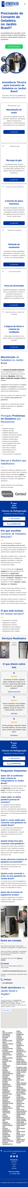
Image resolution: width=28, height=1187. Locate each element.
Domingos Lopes (21, 1067)
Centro (4, 1039)
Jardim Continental (19, 1096)
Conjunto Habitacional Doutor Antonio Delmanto (7, 1085)
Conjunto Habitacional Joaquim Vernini (7, 1106)
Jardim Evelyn (20, 1114)
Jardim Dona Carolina (20, 1104)
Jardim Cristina (21, 1098)
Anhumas (5, 1037)
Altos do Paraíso (7, 1033)
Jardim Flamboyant (20, 1116)
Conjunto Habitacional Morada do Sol (6, 1130)
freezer (3, 790)
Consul (23, 582)
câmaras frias (14, 573)
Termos (14, 1164)
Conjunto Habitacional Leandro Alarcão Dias (7, 1124)
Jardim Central (20, 1089)
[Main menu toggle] (24, 4)
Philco (23, 378)
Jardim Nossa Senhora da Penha (20, 1136)
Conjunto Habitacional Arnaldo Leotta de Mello (6, 1079)
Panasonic (11, 376)
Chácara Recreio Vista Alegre (7, 1052)
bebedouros (18, 575)
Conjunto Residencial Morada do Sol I (21, 1050)
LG (8, 584)
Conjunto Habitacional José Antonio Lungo (6, 1112)
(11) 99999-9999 (7, 983)
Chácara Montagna (5, 1046)
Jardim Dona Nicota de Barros (21, 1110)
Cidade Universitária (6, 1064)
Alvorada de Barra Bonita (6, 1035)
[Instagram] (11, 1156)
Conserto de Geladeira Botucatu (13, 369)
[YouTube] (14, 1156)
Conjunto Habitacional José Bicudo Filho (6, 1118)
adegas (21, 474)
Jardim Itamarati (21, 1123)
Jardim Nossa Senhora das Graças (20, 1141)
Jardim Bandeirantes (20, 1074)
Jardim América (21, 1072)
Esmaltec (17, 378)
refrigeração (6, 788)
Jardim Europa (20, 1112)
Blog (14, 1166)
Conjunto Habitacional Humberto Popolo (7, 1101)
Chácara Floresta (7, 1044)
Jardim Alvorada (21, 1070)
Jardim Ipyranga (21, 1120)
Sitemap (14, 1168)
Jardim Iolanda (21, 1119)
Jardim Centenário (19, 1086)
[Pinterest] (17, 1156)
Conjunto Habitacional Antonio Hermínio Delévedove (7, 1073)
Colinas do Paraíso (5, 1068)
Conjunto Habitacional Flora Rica (6, 1097)
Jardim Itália (20, 1122)
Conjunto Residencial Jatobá (20, 1045)
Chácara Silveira (7, 1058)
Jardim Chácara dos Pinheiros (21, 1091)
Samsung (4, 584)
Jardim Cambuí (21, 1084)
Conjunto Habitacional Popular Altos (6, 1134)
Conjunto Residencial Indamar (20, 1034)
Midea (3, 378)
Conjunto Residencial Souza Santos (20, 1059)
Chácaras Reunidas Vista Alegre (7, 1061)
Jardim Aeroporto (21, 1069)
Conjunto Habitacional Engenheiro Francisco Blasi (7, 1091)
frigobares (18, 577)
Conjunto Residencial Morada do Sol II (21, 1054)
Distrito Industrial (21, 1062)
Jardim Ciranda (21, 1094)
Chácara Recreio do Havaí (7, 1049)
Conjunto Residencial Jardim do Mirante (20, 1040)
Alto (3, 1031)
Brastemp (14, 584)
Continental (9, 378)
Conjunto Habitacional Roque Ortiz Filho (7, 1139)
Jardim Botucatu (21, 1083)
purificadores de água (7, 575)
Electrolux (17, 582)
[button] (3, 494)
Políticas (14, 1162)
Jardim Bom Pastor (20, 1077)
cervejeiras (10, 577)
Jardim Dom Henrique (20, 1101)
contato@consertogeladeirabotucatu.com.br (14, 971)
